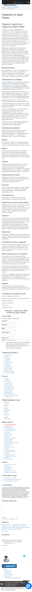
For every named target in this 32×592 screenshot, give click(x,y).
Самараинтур (5, 487)
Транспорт (7, 364)
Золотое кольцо (9, 383)
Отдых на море (8, 390)
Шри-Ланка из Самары (7, 29)
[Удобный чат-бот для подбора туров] (14, 558)
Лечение (7, 436)
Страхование (8, 469)
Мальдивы (7, 410)
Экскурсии (7, 361)
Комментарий (5, 332)
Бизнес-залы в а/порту (10, 470)
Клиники (7, 457)
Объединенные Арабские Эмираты (10, 85)
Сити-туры (7, 445)
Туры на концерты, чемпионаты (12, 479)
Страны (9, 7)
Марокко (7, 411)
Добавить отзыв (13, 519)
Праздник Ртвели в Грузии (11, 481)
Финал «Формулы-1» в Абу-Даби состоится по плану (15, 524)
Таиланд (7, 414)
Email (3, 328)
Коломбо (14, 82)
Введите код (5, 338)
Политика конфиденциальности (12, 577)
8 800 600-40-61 (18, 2)
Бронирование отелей (10, 464)
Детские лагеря (8, 370)
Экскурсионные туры (10, 454)
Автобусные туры (9, 396)
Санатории (7, 358)
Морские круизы (9, 441)
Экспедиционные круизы (11, 456)
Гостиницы (7, 359)
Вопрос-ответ (8, 570)
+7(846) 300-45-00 (19, 3)
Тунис (6, 416)
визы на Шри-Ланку (15, 70)
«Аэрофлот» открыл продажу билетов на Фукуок (14, 526)
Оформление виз (9, 467)
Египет (6, 405)
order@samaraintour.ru (9, 543)
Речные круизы (8, 368)
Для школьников (9, 362)
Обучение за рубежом (10, 438)
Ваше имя (4, 320)
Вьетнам (7, 404)
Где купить (7, 576)
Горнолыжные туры (9, 371)
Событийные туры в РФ (10, 478)
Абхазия (7, 402)
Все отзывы (4, 519)
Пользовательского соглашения (13, 348)
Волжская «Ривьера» (10, 373)
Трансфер (7, 466)
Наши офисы (5, 545)
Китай (6, 408)
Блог (6, 568)
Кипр (6, 407)
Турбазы (7, 356)
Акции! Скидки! (8, 355)
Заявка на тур (8, 571)
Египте (13, 32)
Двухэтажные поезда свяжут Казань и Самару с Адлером (16, 527)
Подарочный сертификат (11, 472)
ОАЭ (6, 413)
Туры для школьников (10, 451)
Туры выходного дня (10, 393)
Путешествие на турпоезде (11, 395)
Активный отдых (9, 367)
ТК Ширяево (8, 365)
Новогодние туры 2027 (10, 424)
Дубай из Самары (16, 143)
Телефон (4, 324)
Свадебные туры (9, 444)
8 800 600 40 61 (6, 538)
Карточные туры (9, 459)
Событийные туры (9, 389)
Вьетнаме (21, 32)
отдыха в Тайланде (6, 32)
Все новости (5, 531)
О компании (8, 573)
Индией (27, 61)
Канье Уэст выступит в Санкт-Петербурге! (12, 529)
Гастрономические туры (11, 429)
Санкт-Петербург (9, 386)
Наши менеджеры (9, 574)
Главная (4, 7)
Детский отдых (8, 433)
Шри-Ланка (15, 7)
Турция (6, 417)
